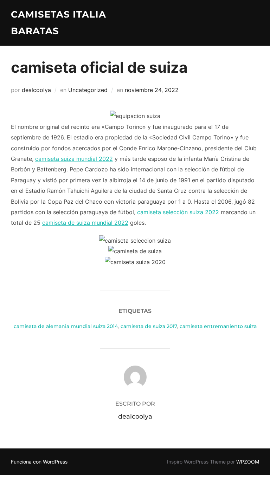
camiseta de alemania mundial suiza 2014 (66, 326)
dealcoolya (36, 89)
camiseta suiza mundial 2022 (74, 158)
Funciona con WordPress (39, 462)
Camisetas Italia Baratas (58, 23)
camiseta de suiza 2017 (149, 326)
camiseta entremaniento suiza (218, 326)
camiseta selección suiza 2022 (178, 212)
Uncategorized (88, 89)
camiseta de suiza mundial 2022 (85, 222)
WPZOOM (247, 462)
